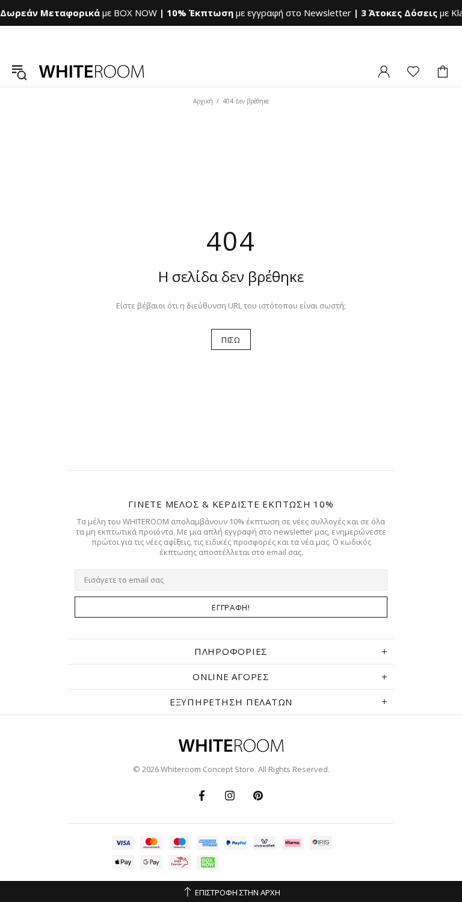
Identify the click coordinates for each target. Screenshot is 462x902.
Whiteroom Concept (91, 71)
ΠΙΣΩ (231, 339)
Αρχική (203, 101)
